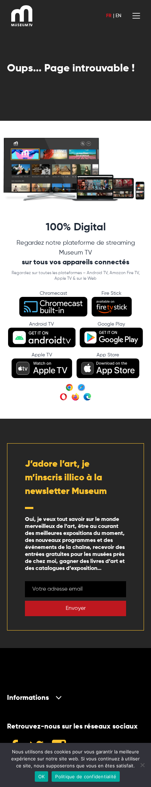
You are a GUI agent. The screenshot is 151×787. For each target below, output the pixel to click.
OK (41, 776)
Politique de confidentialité (85, 776)
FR (109, 15)
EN (118, 15)
